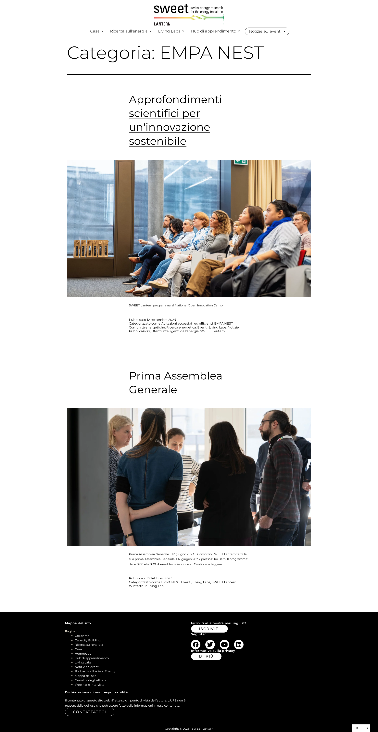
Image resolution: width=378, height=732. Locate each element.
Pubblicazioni (139, 331)
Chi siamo (82, 636)
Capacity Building (88, 640)
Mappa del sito (85, 676)
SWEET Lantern (212, 331)
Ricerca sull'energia (129, 31)
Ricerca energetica (181, 327)
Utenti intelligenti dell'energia (175, 331)
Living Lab (156, 586)
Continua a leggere (208, 564)
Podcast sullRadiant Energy (95, 671)
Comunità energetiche (147, 327)
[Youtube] (224, 644)
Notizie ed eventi (265, 31)
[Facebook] (195, 644)
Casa (95, 31)
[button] (97, 31)
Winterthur (138, 586)
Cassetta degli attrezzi (91, 680)
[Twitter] (210, 644)
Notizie (233, 327)
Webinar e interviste (89, 685)
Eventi (202, 327)
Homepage (83, 653)
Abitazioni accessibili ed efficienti (187, 323)
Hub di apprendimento (213, 31)
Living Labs (169, 31)
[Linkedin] (239, 644)
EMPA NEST (223, 323)
